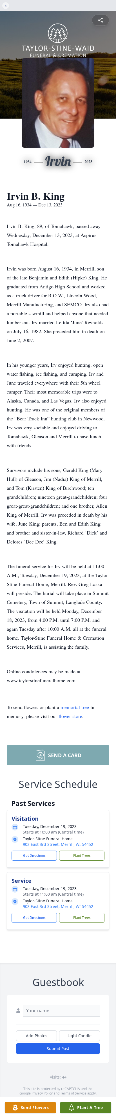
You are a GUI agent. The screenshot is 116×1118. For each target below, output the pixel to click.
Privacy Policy (42, 1093)
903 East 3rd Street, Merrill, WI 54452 (58, 844)
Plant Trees (82, 855)
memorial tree (75, 707)
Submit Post (58, 1048)
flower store (70, 716)
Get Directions (34, 855)
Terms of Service (73, 1093)
